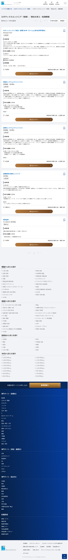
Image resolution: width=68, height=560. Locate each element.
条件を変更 (54, 21)
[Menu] (65, 3)
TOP (64, 557)
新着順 (62, 21)
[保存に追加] (64, 31)
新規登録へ (45, 385)
